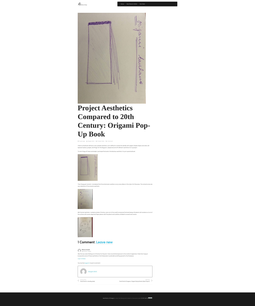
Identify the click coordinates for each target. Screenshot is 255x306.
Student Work (100, 141)
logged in (87, 263)
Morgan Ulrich (91, 141)
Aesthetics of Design (108, 298)
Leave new (104, 242)
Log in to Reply (81, 258)
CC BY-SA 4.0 (144, 298)
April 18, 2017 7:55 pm (86, 251)
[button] (145, 4)
